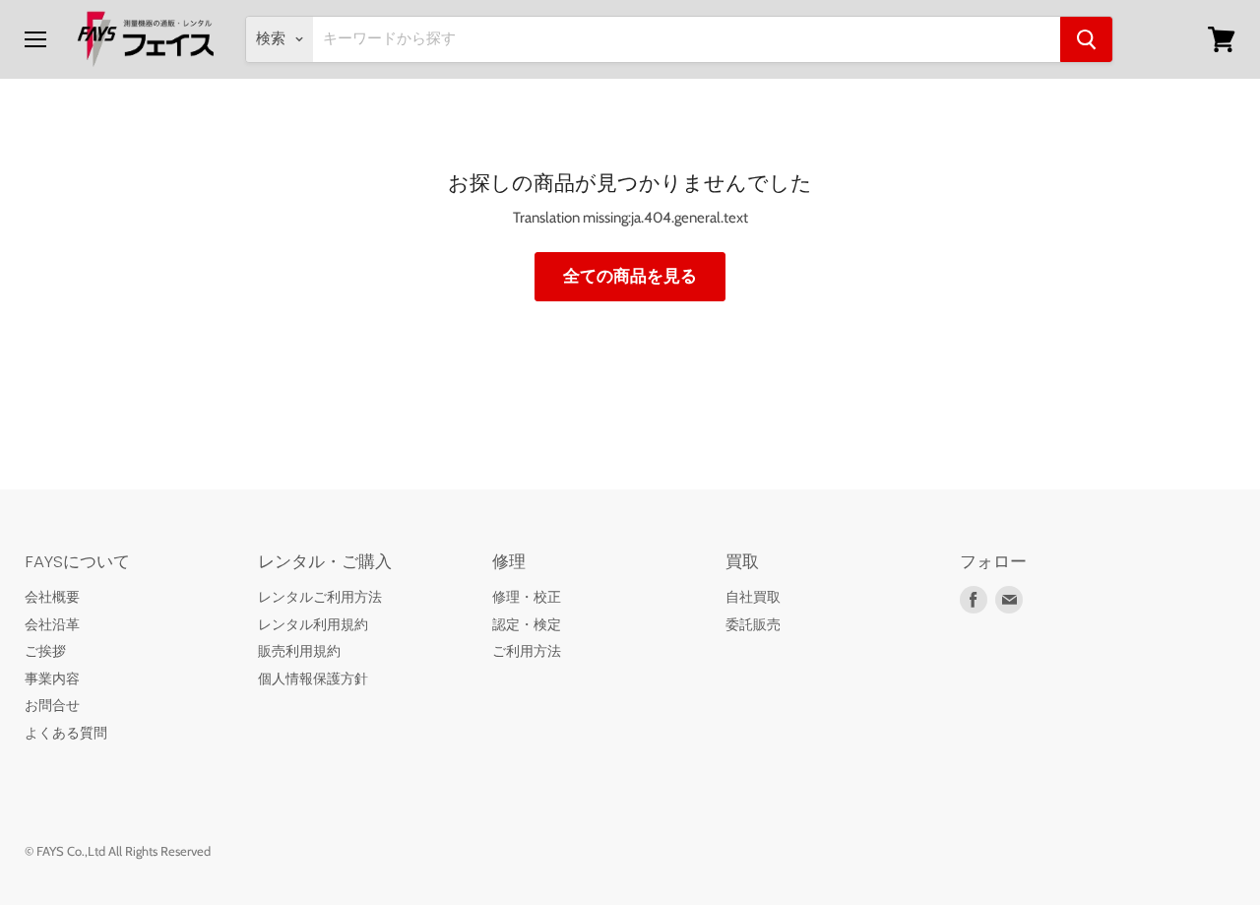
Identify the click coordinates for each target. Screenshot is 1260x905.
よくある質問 (66, 733)
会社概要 (52, 597)
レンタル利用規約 (313, 624)
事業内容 (52, 678)
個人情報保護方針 (313, 678)
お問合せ (52, 705)
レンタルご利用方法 (320, 597)
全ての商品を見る (630, 276)
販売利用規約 (299, 651)
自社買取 (753, 597)
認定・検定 (526, 624)
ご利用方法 (526, 651)
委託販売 (753, 624)
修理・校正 (526, 597)
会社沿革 (52, 624)
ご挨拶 (45, 651)
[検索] (1086, 39)
